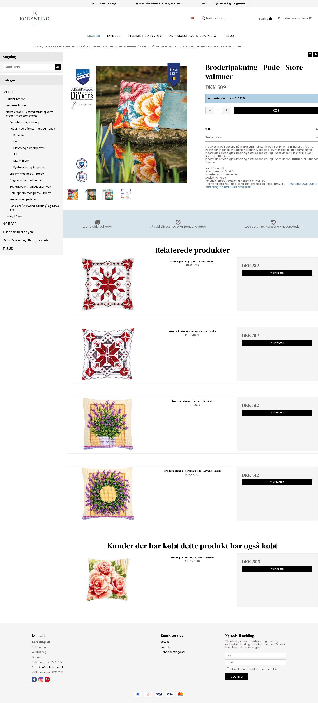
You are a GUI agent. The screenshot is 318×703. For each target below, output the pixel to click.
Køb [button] (276, 110)
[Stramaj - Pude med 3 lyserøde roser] (107, 580)
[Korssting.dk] (26, 18)
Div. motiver (21, 161)
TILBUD (229, 36)
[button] (310, 54)
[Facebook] (34, 679)
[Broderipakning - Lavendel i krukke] (107, 424)
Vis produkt (277, 273)
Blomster (19, 135)
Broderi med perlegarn (24, 199)
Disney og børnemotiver (28, 148)
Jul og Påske (14, 216)
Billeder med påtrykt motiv (27, 174)
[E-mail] (255, 662)
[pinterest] (47, 679)
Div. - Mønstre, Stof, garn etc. (193, 36)
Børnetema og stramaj (24, 122)
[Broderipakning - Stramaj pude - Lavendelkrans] (107, 494)
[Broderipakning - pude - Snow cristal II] (107, 354)
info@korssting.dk (53, 667)
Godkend (237, 677)
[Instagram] (40, 679)
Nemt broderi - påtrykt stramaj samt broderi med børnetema (29, 114)
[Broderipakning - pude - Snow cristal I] (107, 284)
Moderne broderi (16, 105)
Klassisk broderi (15, 99)
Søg (57, 67)
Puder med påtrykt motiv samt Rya (32, 128)
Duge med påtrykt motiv (26, 180)
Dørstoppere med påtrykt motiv (30, 193)
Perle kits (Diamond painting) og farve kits (34, 208)
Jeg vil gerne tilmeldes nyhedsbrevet (259, 668)
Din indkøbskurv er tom (293, 18)
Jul (15, 154)
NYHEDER (113, 36)
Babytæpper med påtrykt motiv (30, 186)
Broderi (93, 36)
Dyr (15, 141)
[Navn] (255, 655)
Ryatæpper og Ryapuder (29, 167)
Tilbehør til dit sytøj (144, 36)
